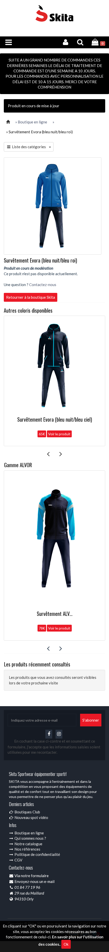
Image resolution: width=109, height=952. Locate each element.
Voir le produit (59, 434)
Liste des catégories (30, 146)
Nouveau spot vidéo (31, 817)
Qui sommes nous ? (30, 838)
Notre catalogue (28, 843)
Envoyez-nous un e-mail (34, 881)
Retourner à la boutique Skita (30, 297)
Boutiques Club (27, 812)
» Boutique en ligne (31, 122)
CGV (18, 860)
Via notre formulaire (31, 875)
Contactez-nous (42, 284)
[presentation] (48, 454)
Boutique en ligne (29, 833)
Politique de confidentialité (37, 854)
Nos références (27, 849)
